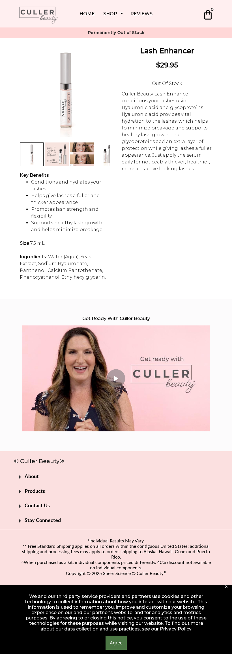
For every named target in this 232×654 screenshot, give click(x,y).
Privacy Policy (176, 629)
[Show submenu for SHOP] (121, 13)
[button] (208, 13)
